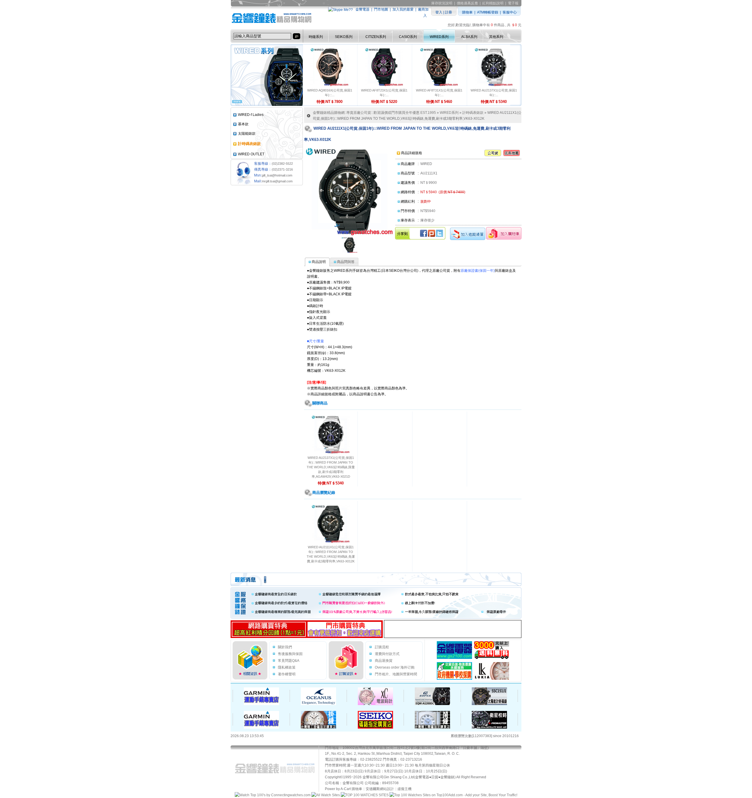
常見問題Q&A (288, 661)
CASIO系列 (408, 37)
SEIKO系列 (343, 37)
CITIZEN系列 (375, 37)
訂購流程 (382, 647)
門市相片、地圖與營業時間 (396, 674)
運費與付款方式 (387, 654)
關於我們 (285, 647)
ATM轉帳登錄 (487, 12)
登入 (438, 12)
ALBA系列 (469, 37)
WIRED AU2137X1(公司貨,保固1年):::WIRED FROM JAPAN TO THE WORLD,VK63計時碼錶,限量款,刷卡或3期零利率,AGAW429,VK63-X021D (331, 467)
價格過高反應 (467, 3)
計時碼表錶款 (473, 113)
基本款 (243, 124)
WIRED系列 (439, 37)
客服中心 (510, 12)
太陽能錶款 (247, 133)
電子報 (513, 3)
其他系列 (496, 37)
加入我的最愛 (403, 9)
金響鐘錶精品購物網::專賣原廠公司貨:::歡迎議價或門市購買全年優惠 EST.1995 (374, 113)
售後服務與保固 (290, 654)
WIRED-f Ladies (250, 115)
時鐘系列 (316, 37)
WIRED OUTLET (251, 154)
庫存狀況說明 (441, 3)
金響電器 (362, 9)
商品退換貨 (383, 661)
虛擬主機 (404, 789)
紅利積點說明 (492, 3)
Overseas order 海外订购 (394, 667)
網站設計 (387, 789)
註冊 (448, 12)
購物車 (467, 12)
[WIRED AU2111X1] (349, 245)
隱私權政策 (287, 667)
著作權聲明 (287, 674)
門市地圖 (381, 9)
